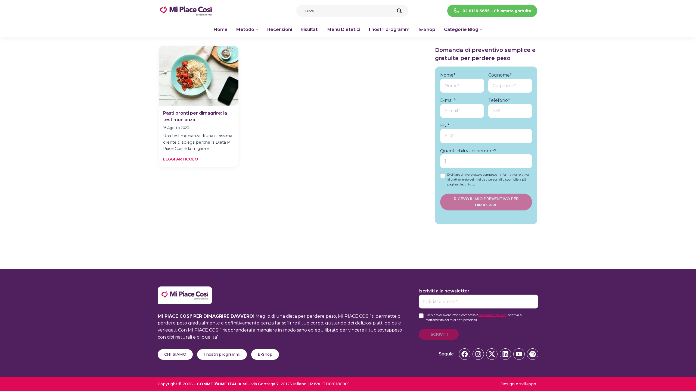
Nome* (447, 75)
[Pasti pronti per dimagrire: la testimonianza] (198, 76)
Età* (444, 125)
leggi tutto (467, 184)
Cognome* (500, 75)
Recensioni (279, 29)
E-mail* (448, 100)
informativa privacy (492, 315)
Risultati (310, 29)
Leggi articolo (180, 159)
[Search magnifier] (399, 10)
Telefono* (499, 100)
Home (221, 29)
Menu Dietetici (343, 29)
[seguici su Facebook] (464, 354)
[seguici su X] (492, 354)
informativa (508, 174)
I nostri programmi (390, 29)
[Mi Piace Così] (185, 289)
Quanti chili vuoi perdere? (468, 150)
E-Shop (427, 29)
